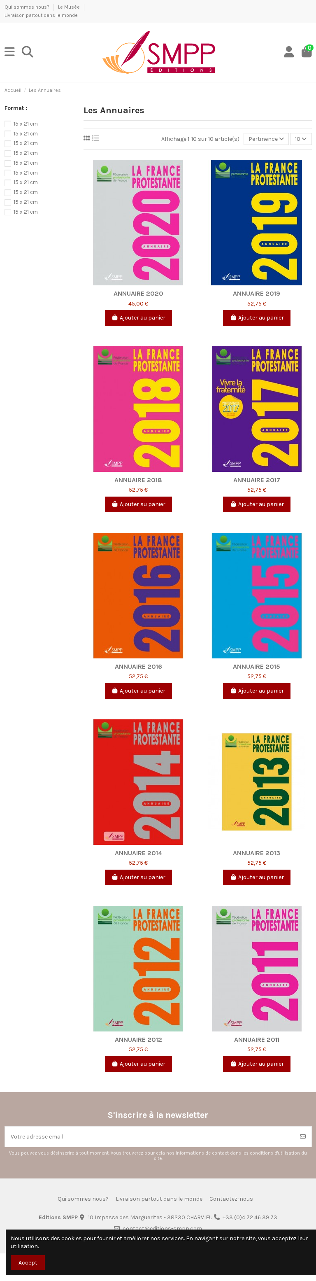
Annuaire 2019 (256, 293)
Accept (28, 1262)
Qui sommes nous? (28, 7)
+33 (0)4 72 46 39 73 (250, 1217)
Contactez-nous (231, 1198)
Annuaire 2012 (138, 1039)
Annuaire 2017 (256, 480)
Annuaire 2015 (256, 666)
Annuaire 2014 (138, 853)
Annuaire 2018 (138, 480)
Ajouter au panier (142, 317)
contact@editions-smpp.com (162, 1228)
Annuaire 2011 (256, 1039)
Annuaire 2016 (138, 666)
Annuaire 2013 (256, 853)
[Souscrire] (302, 1137)
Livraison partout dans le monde (41, 15)
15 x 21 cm (26, 124)
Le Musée (69, 7)
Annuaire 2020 (138, 293)
